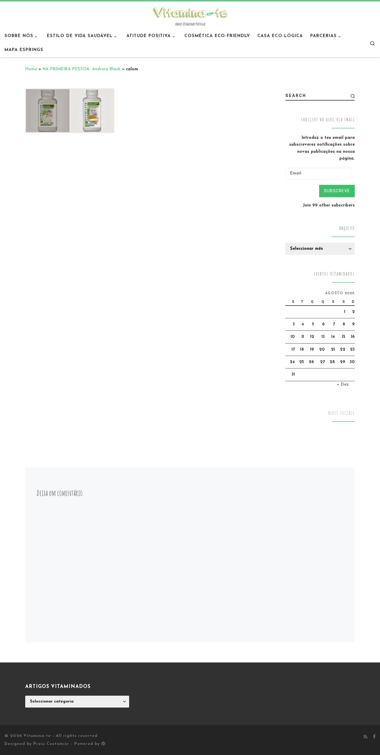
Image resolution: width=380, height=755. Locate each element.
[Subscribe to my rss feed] (366, 737)
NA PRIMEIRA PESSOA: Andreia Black (81, 69)
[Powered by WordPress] (103, 743)
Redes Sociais (341, 413)
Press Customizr (51, 744)
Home (31, 69)
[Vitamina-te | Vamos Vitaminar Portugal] (190, 12)
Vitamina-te (37, 736)
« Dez (343, 384)
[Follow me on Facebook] (374, 737)
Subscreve (337, 190)
